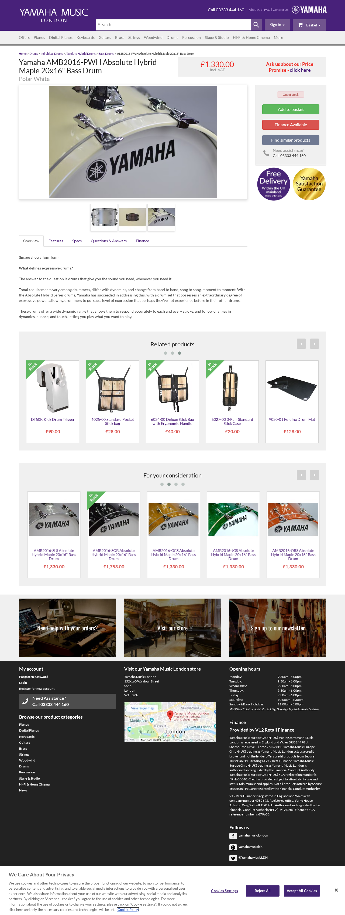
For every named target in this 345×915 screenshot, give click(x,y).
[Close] (336, 890)
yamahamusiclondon (253, 835)
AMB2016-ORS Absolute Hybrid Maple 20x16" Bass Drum (292, 554)
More (278, 37)
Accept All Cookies (302, 891)
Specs (77, 240)
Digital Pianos (61, 37)
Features (56, 240)
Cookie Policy (128, 909)
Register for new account (37, 689)
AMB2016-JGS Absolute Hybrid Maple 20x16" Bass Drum (232, 554)
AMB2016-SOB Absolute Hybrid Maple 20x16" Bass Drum (112, 554)
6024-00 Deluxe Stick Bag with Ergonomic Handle (172, 421)
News (23, 790)
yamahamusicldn (251, 847)
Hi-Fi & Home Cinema (251, 37)
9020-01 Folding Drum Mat (292, 419)
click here (300, 70)
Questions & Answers (109, 240)
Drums (172, 37)
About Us (255, 10)
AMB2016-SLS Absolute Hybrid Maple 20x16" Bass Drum (52, 554)
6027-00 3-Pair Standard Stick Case (232, 421)
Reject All (263, 891)
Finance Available (291, 124)
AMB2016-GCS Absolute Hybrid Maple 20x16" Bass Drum (172, 554)
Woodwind (153, 37)
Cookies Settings (224, 891)
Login (23, 683)
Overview (31, 240)
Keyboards (86, 37)
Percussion (191, 37)
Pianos (39, 37)
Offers (24, 37)
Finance (142, 240)
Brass (119, 37)
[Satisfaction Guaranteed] (308, 183)
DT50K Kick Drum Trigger (53, 419)
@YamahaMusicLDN (253, 857)
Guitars (105, 37)
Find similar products (290, 139)
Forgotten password (33, 677)
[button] (277, 24)
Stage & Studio (217, 37)
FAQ (267, 10)
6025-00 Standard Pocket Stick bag (112, 421)
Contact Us (280, 10)
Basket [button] (311, 25)
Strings (134, 37)
